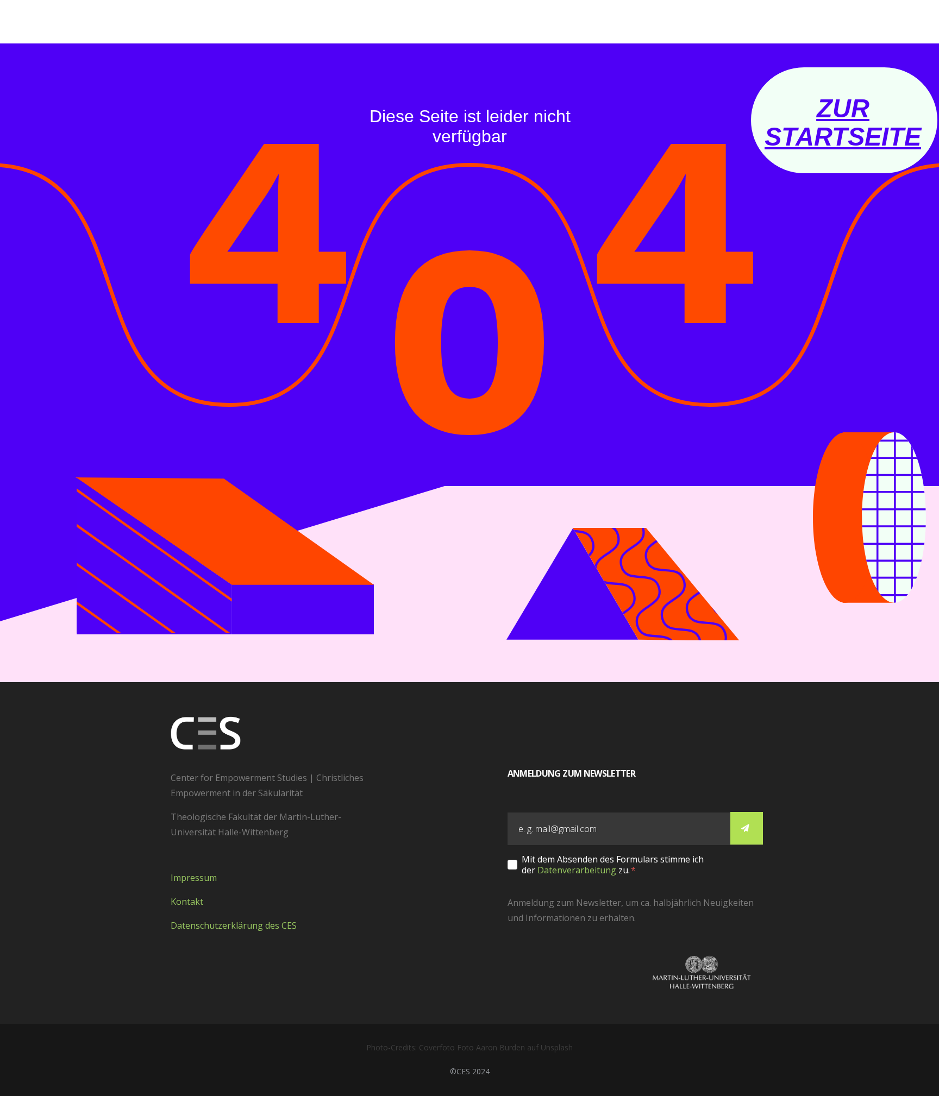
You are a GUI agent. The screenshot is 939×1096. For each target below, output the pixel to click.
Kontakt (187, 902)
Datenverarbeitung (576, 870)
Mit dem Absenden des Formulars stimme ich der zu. (613, 864)
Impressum (194, 878)
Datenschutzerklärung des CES (234, 925)
